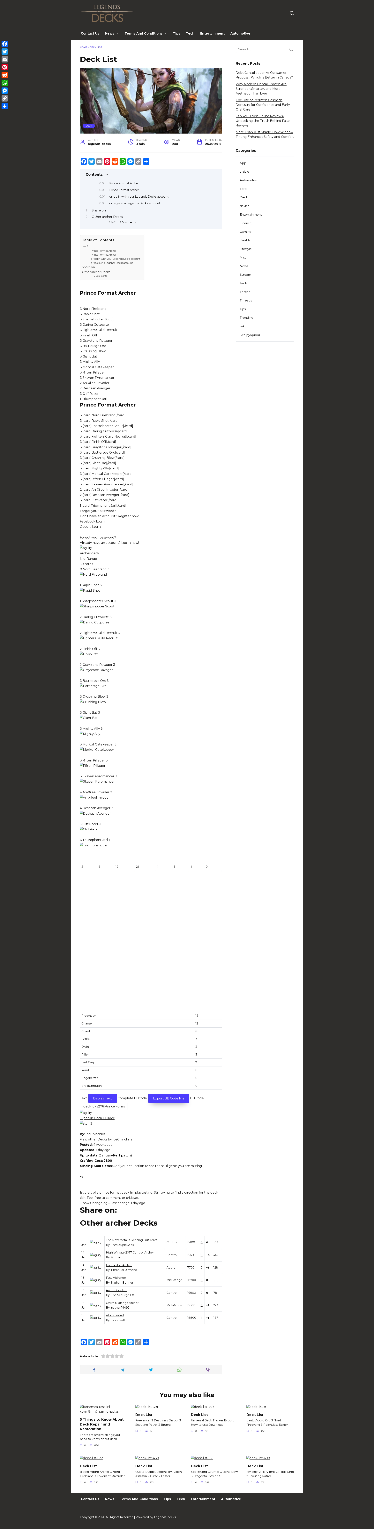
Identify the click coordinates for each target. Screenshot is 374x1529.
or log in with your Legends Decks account (138, 196)
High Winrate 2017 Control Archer (130, 1252)
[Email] (5, 59)
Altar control (115, 1315)
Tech (190, 33)
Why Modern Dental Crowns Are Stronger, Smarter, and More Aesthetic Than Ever (261, 88)
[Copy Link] (5, 98)
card (243, 189)
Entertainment (212, 33)
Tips (176, 33)
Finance (246, 223)
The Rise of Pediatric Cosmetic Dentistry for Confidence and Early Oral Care (263, 104)
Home (83, 47)
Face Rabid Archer (119, 1265)
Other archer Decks (107, 217)
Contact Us (90, 33)
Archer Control (116, 1290)
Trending (246, 317)
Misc (243, 257)
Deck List (143, 1415)
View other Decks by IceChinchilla (106, 1139)
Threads (246, 300)
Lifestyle (246, 249)
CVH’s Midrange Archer (122, 1303)
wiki (242, 326)
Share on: (99, 210)
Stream (245, 274)
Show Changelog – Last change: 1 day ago (112, 1203)
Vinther (116, 1257)
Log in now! (130, 543)
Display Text (102, 1098)
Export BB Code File (168, 1098)
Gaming (245, 232)
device (245, 206)
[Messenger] (5, 91)
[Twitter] (5, 51)
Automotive (240, 33)
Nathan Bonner (122, 1282)
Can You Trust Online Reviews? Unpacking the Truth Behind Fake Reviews (263, 120)
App (243, 163)
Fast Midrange (116, 1277)
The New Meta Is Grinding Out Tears (131, 1240)
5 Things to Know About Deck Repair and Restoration (102, 1424)
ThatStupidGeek (122, 1245)
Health (245, 240)
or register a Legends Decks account (134, 203)
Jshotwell (118, 1320)
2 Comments (128, 222)
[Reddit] (5, 75)
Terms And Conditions (143, 33)
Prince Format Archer (124, 183)
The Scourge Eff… (123, 1295)
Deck (89, 125)
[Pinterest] (5, 67)
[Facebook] (5, 44)
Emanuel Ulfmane (124, 1270)
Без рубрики (250, 335)
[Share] (5, 106)
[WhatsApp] (5, 83)
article (244, 171)
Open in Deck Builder (97, 1118)
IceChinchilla (96, 1134)
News (109, 33)
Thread (245, 292)
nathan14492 (120, 1307)
